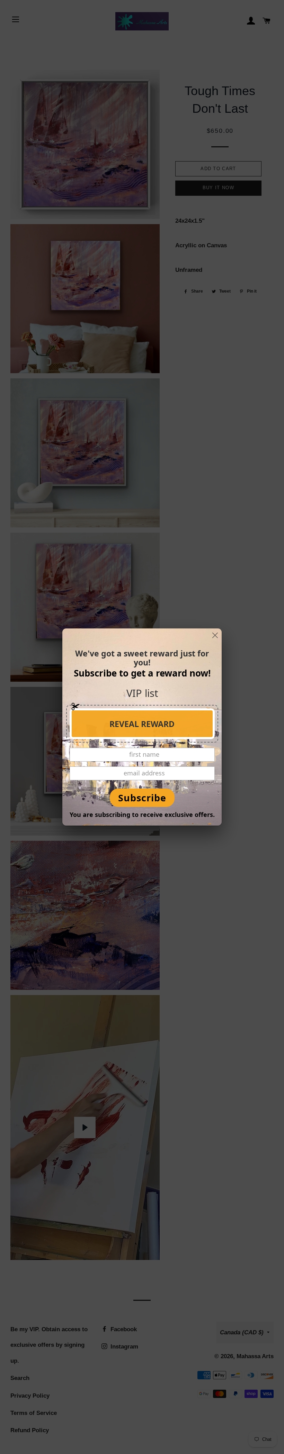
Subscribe (142, 797)
